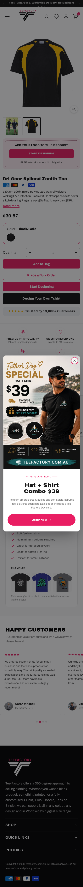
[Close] (74, 361)
